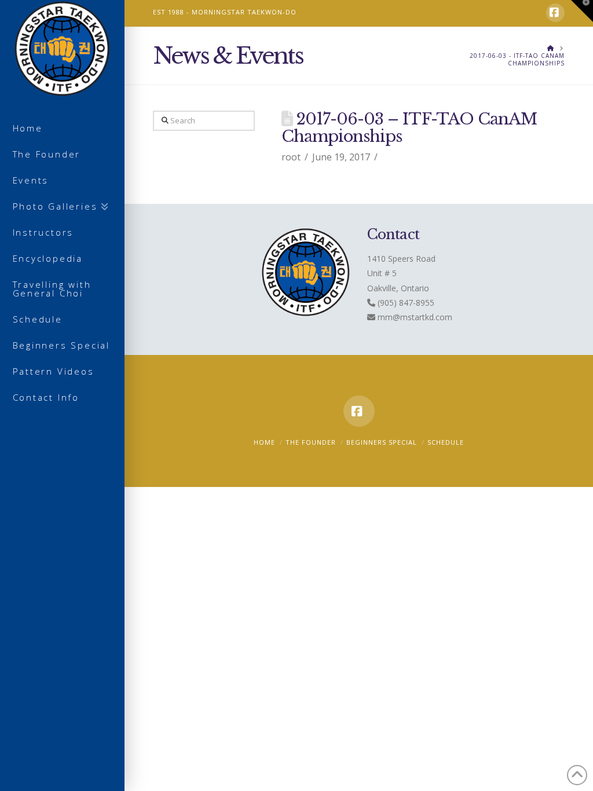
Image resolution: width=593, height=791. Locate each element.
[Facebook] (555, 12)
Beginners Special (381, 442)
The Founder (310, 442)
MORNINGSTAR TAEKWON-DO (244, 12)
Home (264, 442)
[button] (582, 11)
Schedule (445, 442)
